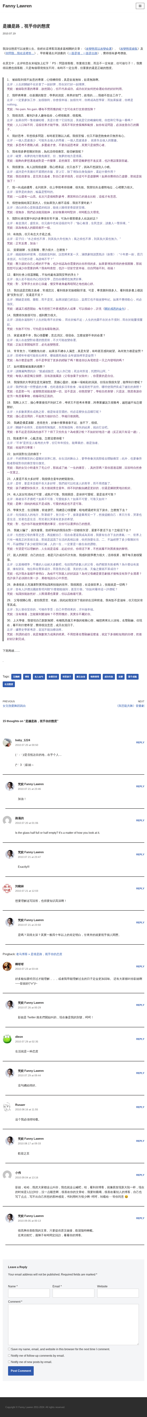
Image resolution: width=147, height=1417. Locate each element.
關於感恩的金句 (115, 308)
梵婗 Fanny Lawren (31, 784)
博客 (27, 676)
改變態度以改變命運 (99, 48)
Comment (15, 1301)
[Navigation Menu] (140, 6)
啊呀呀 (19, 964)
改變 (120, 676)
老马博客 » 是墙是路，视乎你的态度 (39, 954)
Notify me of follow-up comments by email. (38, 1355)
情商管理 (95, 676)
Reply (140, 742)
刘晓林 (19, 886)
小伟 (18, 1172)
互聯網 (16, 676)
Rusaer (20, 1104)
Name (13, 1286)
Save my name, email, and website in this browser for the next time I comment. (60, 1349)
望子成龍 (132, 676)
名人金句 (39, 676)
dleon (19, 1036)
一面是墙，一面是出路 (83, 53)
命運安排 (53, 676)
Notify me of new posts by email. (31, 1362)
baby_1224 (22, 740)
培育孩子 (67, 676)
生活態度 (8, 684)
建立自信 (81, 676)
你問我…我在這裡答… (20, 53)
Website (102, 1286)
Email (57, 1286)
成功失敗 (109, 676)
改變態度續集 (128, 48)
